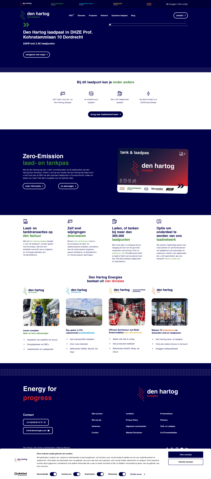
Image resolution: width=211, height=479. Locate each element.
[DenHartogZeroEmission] (33, 288)
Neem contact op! (172, 258)
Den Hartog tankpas (62, 102)
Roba (133, 348)
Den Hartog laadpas (38, 241)
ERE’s (46, 344)
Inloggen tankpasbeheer (167, 348)
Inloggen (173, 4)
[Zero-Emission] (41, 300)
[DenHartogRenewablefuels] (76, 288)
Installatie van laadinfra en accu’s (42, 339)
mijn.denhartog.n (81, 241)
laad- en (27, 333)
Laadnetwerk (33, 349)
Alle (72, 339)
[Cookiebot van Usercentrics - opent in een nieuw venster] (20, 474)
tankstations (120, 261)
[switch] (76, 474)
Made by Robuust (63, 447)
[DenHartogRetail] (162, 288)
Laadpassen (47, 349)
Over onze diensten (79, 344)
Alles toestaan (186, 455)
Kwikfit (127, 348)
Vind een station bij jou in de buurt (172, 344)
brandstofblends (87, 332)
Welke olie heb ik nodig (123, 339)
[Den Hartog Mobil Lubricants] (127, 299)
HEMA (84, 348)
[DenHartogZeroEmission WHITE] (34, 11)
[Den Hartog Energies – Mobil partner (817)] (170, 299)
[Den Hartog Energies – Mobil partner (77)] (84, 299)
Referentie (117, 348)
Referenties (75, 348)
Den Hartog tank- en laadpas (169, 339)
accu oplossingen (39, 333)
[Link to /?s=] (167, 4)
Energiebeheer (33, 344)
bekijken (90, 339)
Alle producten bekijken (124, 343)
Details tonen (136, 474)
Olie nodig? (183, 4)
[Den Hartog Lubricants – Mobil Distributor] (127, 288)
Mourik (91, 348)
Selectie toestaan (186, 462)
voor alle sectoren (133, 332)
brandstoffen (80, 339)
